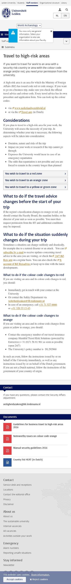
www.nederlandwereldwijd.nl (30, 108)
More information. (40, 574)
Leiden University (9, 3)
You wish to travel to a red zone (23, 173)
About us (8, 516)
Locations (8, 489)
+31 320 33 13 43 (20, 308)
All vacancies (9, 531)
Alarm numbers (11, 548)
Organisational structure (49, 3)
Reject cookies (40, 579)
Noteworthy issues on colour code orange (35, 436)
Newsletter (8, 565)
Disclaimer (8, 504)
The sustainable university (16, 521)
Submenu (10, 47)
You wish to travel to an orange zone (26, 180)
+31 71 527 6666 (48, 304)
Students (20, 3)
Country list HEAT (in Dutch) (28, 459)
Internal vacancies (12, 526)
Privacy (7, 499)
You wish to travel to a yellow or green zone (31, 187)
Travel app (26, 112)
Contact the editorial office (16, 494)
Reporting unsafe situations (17, 552)
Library (64, 3)
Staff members (32, 3)
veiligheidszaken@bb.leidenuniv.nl (26, 301)
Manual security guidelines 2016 (30, 447)
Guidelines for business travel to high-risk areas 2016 (38, 426)
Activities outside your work (17, 536)
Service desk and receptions (17, 484)
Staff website (7, 41)
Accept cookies (15, 579)
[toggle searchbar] (66, 9)
